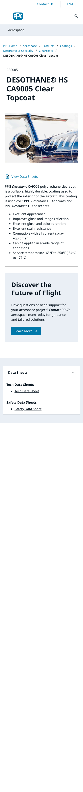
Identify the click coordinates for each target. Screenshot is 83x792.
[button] (41, 372)
